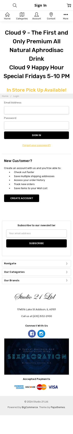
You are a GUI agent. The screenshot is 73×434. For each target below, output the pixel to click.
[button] (36, 357)
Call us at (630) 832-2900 (36, 316)
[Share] (4, 428)
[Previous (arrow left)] (1, 432)
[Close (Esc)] (1, 428)
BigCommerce (30, 407)
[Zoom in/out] (10, 428)
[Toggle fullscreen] (7, 428)
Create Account (21, 198)
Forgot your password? (37, 145)
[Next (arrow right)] (4, 432)
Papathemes (58, 407)
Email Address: (13, 102)
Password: (10, 118)
